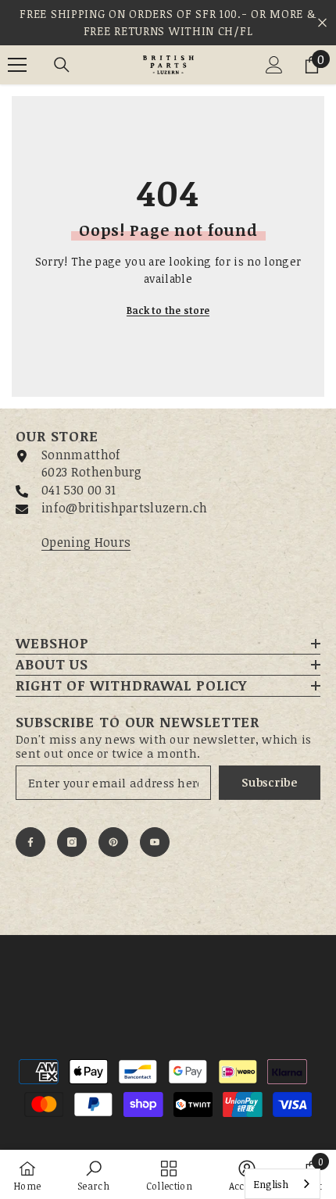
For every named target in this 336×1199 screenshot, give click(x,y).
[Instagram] (72, 842)
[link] (93, 1174)
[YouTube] (155, 842)
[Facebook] (30, 842)
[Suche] (61, 64)
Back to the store (168, 310)
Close (322, 23)
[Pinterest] (113, 842)
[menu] (17, 64)
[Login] (274, 64)
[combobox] (282, 1184)
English (270, 1184)
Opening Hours (85, 542)
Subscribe (269, 782)
